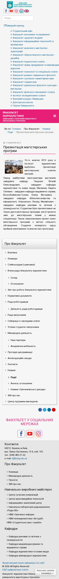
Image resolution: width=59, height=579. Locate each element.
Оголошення (16, 283)
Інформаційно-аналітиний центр (25, 503)
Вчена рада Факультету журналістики (27, 270)
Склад (13, 277)
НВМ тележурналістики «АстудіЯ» (26, 518)
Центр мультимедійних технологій (26, 498)
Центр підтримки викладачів (22, 401)
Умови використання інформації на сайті (23, 563)
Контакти (12, 364)
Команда (12, 258)
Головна (16, 128)
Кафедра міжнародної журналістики (27, 555)
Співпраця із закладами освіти (23, 321)
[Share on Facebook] (40, 410)
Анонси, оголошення (21, 383)
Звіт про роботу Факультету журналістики (29, 289)
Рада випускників (16, 315)
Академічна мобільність (23, 346)
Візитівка (12, 252)
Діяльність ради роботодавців (26, 309)
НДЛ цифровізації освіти (15, 569)
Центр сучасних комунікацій (23, 494)
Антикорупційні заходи (19, 358)
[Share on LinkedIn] (49, 410)
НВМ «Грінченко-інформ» (21, 514)
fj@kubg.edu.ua (19, 458)
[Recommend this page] (54, 410)
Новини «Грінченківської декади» (28, 389)
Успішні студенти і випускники (23, 327)
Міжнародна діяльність (19, 333)
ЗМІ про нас (13, 395)
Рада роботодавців (17, 302)
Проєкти (13, 480)
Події (10, 132)
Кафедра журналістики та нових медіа (29, 551)
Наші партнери (17, 340)
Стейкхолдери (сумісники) (21, 264)
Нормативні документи (19, 295)
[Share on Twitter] (44, 410)
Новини (46, 128)
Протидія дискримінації (19, 352)
